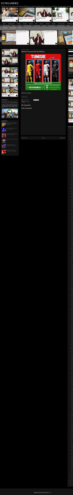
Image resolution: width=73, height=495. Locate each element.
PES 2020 (25, 23)
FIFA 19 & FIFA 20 (61, 23)
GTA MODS (5, 27)
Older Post (62, 137)
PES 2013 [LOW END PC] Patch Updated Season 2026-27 (12, 134)
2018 (71, 480)
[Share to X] (36, 100)
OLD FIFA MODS (13, 27)
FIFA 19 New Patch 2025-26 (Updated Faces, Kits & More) (11, 151)
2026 (71, 128)
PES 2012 (13, 25)
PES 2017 (41, 23)
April (72, 473)
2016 (71, 483)
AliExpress (3, 19)
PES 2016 (19, 25)
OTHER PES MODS (27, 25)
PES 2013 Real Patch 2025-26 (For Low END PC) (11, 129)
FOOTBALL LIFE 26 (60, 25)
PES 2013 (53, 23)
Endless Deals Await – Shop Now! (5, 94)
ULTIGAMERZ (9, 3)
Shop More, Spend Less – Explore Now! (12, 55)
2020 (71, 138)
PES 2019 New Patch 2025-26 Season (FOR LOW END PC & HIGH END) (12, 123)
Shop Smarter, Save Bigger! (5, 75)
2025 (71, 130)
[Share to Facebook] (37, 100)
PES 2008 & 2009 (37, 25)
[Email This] (34, 100)
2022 (71, 134)
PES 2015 (44, 25)
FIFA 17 (68, 25)
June (71, 150)
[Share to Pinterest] (38, 100)
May (71, 471)
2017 (71, 481)
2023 (71, 133)
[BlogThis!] (35, 100)
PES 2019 (31, 23)
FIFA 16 (19, 27)
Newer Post (24, 137)
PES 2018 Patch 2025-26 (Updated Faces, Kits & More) (11, 145)
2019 (71, 139)
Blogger (49, 492)
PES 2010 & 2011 (6, 25)
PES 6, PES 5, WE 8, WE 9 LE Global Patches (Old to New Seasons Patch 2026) (10, 102)
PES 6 (36, 23)
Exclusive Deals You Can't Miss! (12, 94)
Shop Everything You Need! (21, 31)
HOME (4, 23)
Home (43, 137)
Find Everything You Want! (49, 31)
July (71, 149)
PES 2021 (19, 23)
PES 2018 (47, 23)
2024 (71, 131)
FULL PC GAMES (51, 25)
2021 (71, 136)
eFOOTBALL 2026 (11, 23)
